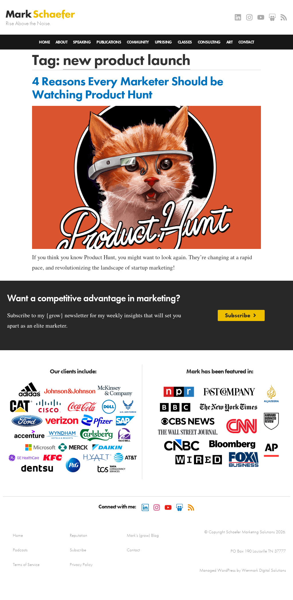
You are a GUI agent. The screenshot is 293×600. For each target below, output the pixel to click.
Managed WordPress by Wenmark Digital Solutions (242, 570)
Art (229, 42)
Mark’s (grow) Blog (143, 535)
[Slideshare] (272, 17)
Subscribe (78, 550)
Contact (246, 42)
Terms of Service (26, 564)
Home (44, 42)
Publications (108, 42)
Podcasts (20, 550)
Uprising (163, 42)
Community (138, 42)
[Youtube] (260, 17)
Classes (185, 42)
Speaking (82, 42)
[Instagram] (249, 17)
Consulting (209, 42)
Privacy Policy (81, 564)
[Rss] (283, 17)
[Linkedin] (237, 17)
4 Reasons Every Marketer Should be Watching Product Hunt (127, 88)
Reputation (78, 535)
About (61, 42)
